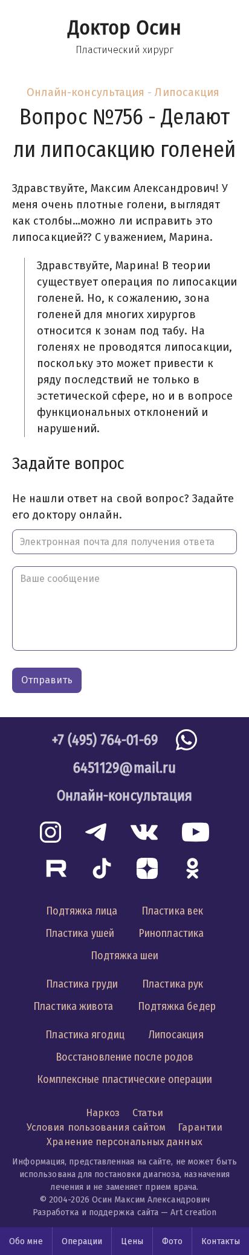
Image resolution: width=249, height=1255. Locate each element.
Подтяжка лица (81, 911)
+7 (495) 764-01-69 (105, 740)
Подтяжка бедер (177, 1006)
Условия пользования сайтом (96, 1127)
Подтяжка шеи (124, 955)
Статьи (148, 1113)
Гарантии (200, 1127)
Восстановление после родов (124, 1057)
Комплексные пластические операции (125, 1079)
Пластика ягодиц (84, 1034)
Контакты (220, 1241)
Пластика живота (73, 1006)
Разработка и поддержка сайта (96, 1212)
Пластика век (172, 911)
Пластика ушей (79, 933)
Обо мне (26, 1241)
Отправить (47, 680)
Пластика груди (82, 984)
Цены (132, 1241)
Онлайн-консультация (86, 92)
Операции (82, 1241)
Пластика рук (172, 984)
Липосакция (187, 92)
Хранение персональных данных (124, 1142)
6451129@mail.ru (124, 767)
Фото (172, 1241)
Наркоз (103, 1113)
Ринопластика (171, 933)
